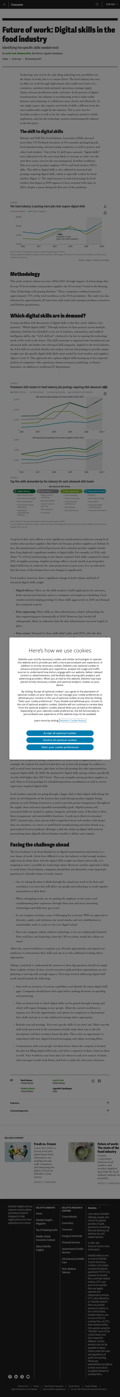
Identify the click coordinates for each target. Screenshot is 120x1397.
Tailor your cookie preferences (60, 747)
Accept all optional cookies (60, 733)
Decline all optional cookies (60, 740)
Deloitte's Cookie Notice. (72, 720)
